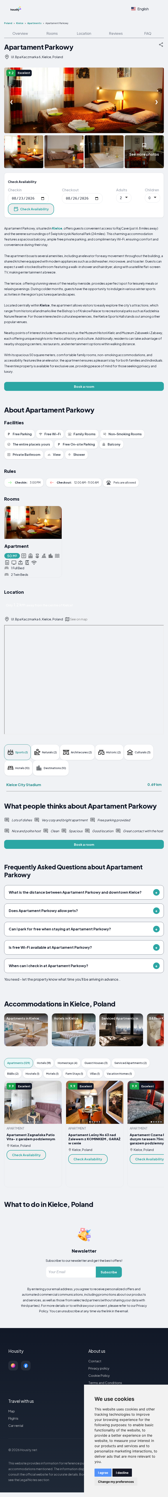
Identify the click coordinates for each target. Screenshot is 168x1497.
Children (152, 190)
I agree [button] (103, 1472)
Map (11, 1411)
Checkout (70, 190)
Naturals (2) (49, 752)
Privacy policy (98, 1368)
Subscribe (109, 1272)
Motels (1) (52, 1073)
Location (84, 33)
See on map (79, 619)
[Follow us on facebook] (26, 1365)
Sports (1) (21, 752)
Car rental (15, 1425)
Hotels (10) (22, 768)
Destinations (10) (55, 768)
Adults (121, 190)
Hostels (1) (32, 1073)
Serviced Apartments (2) (130, 1063)
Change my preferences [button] (116, 1481)
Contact (94, 1361)
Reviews (116, 33)
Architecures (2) (81, 752)
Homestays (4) (67, 1063)
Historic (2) (113, 752)
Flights (13, 1418)
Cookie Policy (99, 1375)
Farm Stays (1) (74, 1073)
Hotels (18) (44, 1063)
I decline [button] (122, 1472)
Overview (20, 33)
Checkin (15, 190)
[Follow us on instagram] (13, 1365)
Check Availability (34, 209)
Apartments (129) (18, 1063)
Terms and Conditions (105, 1382)
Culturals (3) (142, 752)
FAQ (147, 33)
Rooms (52, 33)
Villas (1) (95, 1073)
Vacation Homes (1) (119, 1073)
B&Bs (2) (13, 1073)
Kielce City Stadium (23, 784)
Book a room (84, 386)
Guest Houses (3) (96, 1063)
